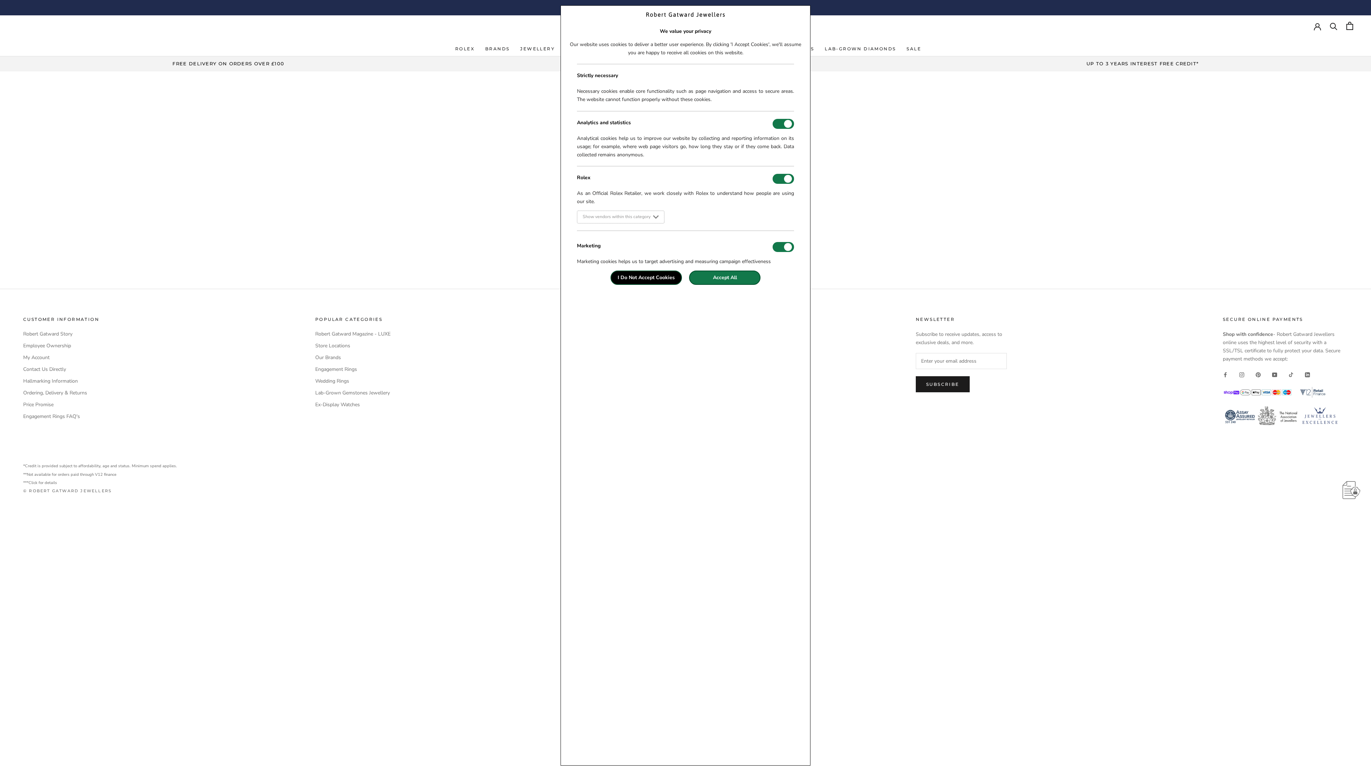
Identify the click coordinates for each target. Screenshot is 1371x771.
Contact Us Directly (44, 369)
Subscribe (942, 384)
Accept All (725, 277)
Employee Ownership (47, 345)
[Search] (1333, 26)
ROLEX (464, 48)
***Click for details (40, 482)
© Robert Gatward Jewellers (67, 490)
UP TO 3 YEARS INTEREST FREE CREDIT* (1142, 63)
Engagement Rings (336, 369)
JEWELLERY (537, 48)
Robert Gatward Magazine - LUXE (353, 334)
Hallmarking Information (50, 381)
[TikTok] (1291, 374)
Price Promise (38, 404)
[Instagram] (1241, 374)
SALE (914, 48)
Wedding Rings (332, 381)
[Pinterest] (1258, 374)
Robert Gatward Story (47, 334)
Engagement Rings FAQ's (51, 416)
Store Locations (332, 345)
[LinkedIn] (1307, 374)
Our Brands (328, 357)
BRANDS (497, 48)
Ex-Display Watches (337, 404)
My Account (36, 357)
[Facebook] (1225, 374)
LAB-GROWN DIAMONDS (860, 48)
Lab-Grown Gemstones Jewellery (352, 392)
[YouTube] (1274, 374)
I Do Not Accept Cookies (646, 277)
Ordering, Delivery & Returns (55, 392)
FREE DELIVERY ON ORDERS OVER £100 (228, 63)
